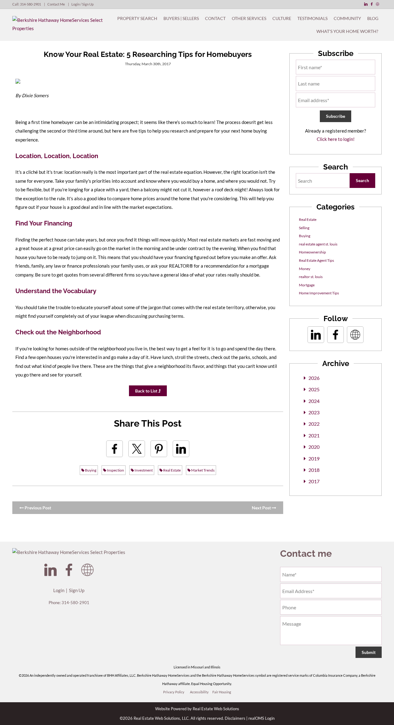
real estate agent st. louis (318, 244)
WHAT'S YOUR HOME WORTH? (347, 31)
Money (304, 268)
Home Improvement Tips (319, 293)
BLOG (372, 18)
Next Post (262, 507)
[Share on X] (136, 448)
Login (58, 590)
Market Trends (203, 470)
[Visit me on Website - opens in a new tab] (377, 4)
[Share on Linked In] (181, 448)
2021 (314, 435)
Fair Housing (221, 692)
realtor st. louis (311, 276)
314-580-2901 (30, 4)
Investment (143, 470)
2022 (314, 424)
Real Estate (172, 470)
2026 (314, 378)
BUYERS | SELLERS (181, 18)
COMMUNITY (347, 18)
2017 (314, 481)
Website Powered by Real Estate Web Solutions (197, 708)
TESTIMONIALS (312, 18)
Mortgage (307, 285)
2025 (314, 389)
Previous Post (37, 507)
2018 (314, 470)
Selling (304, 227)
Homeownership (312, 252)
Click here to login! (336, 139)
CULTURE (281, 18)
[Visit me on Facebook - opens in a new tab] (371, 4)
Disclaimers (235, 718)
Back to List (146, 390)
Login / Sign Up (82, 4)
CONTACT (215, 18)
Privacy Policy (173, 692)
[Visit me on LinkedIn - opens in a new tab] (366, 4)
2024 (314, 401)
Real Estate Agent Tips (316, 260)
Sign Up (76, 590)
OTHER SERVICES (249, 18)
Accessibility (199, 692)
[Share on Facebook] (114, 448)
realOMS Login (261, 718)
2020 (314, 447)
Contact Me (56, 4)
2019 (314, 458)
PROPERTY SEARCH (137, 18)
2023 (314, 412)
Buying (90, 470)
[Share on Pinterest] (159, 448)
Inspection (115, 470)
